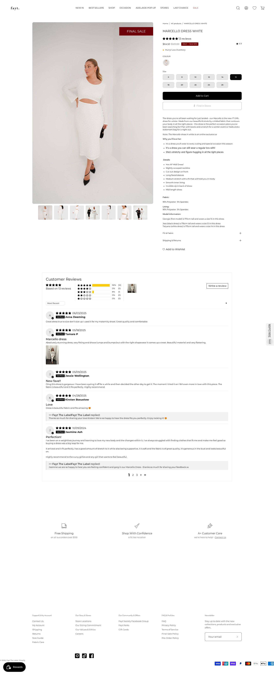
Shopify (22, 660)
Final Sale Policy (170, 634)
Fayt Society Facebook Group (134, 621)
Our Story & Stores (83, 615)
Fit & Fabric (168, 233)
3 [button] (137, 474)
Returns (36, 634)
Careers (79, 634)
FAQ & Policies (168, 615)
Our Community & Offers (129, 615)
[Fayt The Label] (15, 8)
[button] (79, 8)
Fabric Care (38, 642)
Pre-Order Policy (170, 638)
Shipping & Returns (172, 240)
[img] (239, 43)
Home (165, 23)
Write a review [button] (217, 285)
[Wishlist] (254, 8)
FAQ (164, 621)
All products (176, 23)
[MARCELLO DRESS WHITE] (45, 212)
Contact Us (220, 537)
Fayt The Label (12, 660)
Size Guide (37, 638)
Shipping (37, 629)
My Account (38, 625)
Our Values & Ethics (85, 629)
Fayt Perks (124, 625)
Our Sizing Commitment (88, 625)
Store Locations (83, 621)
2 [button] (133, 474)
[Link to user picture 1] (52, 354)
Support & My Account (42, 615)
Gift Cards (124, 629)
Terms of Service (170, 629)
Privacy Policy (169, 625)
